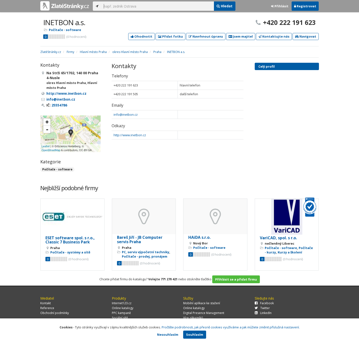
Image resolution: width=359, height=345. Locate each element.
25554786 (59, 105)
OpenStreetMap (51, 150)
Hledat (226, 6)
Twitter (265, 308)
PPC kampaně (121, 313)
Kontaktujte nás (275, 36)
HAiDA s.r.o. (199, 237)
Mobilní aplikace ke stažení (201, 303)
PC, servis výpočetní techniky (145, 252)
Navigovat (307, 36)
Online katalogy (122, 308)
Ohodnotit (143, 36)
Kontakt (45, 303)
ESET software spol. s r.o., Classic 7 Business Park (70, 240)
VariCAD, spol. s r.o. (278, 237)
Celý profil (266, 66)
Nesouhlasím (167, 334)
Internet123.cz (121, 303)
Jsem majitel (242, 36)
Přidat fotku (172, 36)
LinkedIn (266, 313)
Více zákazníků (193, 318)
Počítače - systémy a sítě (70, 252)
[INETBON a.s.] (70, 133)
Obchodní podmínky (54, 313)
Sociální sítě (120, 318)
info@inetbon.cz (126, 114)
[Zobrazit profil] (72, 217)
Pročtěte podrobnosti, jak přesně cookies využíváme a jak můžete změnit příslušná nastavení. (231, 327)
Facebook (267, 303)
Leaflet (46, 146)
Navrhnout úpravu (207, 36)
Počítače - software (65, 30)
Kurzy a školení (290, 252)
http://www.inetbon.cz (130, 135)
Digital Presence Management (203, 313)
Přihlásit (281, 6)
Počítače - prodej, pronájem (144, 256)
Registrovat (306, 6)
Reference (47, 308)
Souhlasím (194, 334)
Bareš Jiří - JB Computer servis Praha (139, 239)
